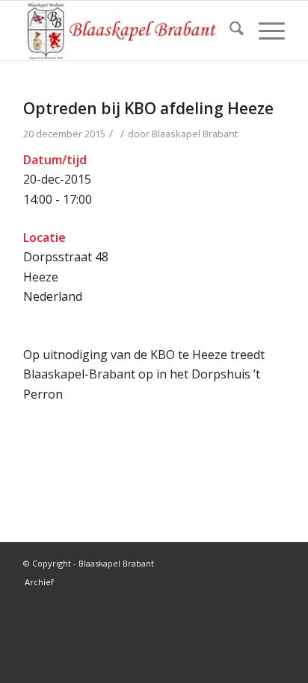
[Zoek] (229, 30)
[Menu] (264, 30)
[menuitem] (229, 30)
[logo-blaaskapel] (127, 30)
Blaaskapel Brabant (195, 133)
